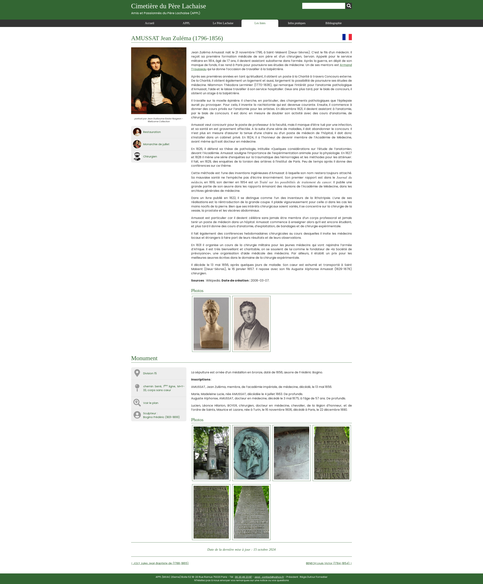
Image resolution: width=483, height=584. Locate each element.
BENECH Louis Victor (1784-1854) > (329, 563)
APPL (186, 23)
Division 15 (150, 373)
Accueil (149, 23)
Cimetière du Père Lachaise (168, 8)
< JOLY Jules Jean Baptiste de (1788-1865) (160, 563)
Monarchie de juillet (156, 144)
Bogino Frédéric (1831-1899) (161, 417)
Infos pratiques (296, 23)
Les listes (260, 23)
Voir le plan (150, 403)
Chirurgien (150, 156)
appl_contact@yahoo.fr (269, 577)
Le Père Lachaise (223, 23)
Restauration (152, 132)
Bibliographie (333, 23)
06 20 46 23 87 (243, 577)
